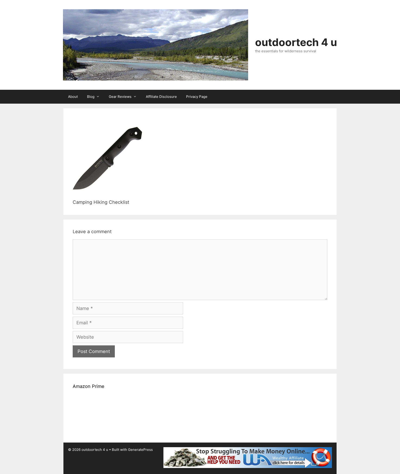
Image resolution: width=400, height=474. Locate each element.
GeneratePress (140, 449)
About (73, 96)
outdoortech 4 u (296, 42)
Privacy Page (196, 96)
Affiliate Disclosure (161, 96)
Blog (90, 96)
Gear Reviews (120, 96)
